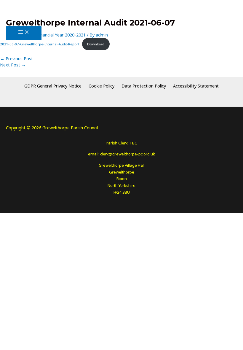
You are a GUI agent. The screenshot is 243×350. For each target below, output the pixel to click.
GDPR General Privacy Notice (55, 86)
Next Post (13, 65)
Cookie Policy (101, 86)
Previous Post (16, 58)
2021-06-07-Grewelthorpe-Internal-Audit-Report (39, 44)
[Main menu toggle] (23, 33)
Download (95, 44)
